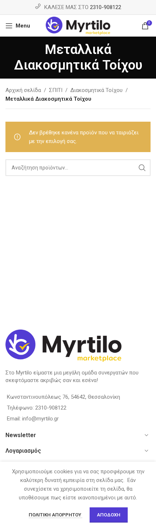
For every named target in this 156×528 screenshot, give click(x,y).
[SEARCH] (142, 167)
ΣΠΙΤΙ (55, 90)
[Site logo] (78, 25)
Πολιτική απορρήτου (55, 514)
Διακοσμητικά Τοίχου (96, 90)
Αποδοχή (108, 514)
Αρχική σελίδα (23, 90)
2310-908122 (105, 7)
